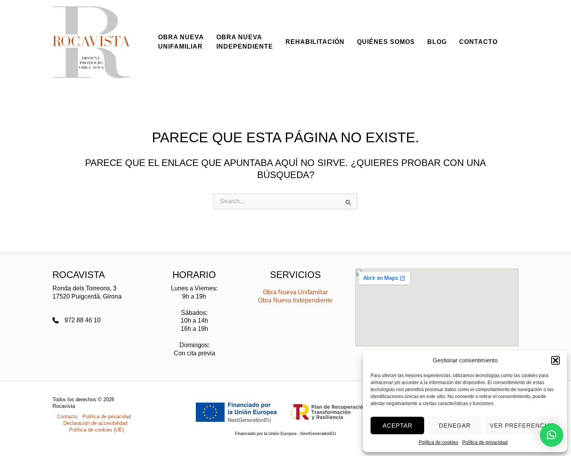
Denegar (455, 425)
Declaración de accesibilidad (95, 423)
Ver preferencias (522, 425)
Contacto (67, 416)
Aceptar (398, 425)
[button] (555, 360)
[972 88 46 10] (76, 320)
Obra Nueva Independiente (295, 300)
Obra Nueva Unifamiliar (295, 292)
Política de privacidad (485, 442)
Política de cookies (438, 442)
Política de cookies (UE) (96, 430)
